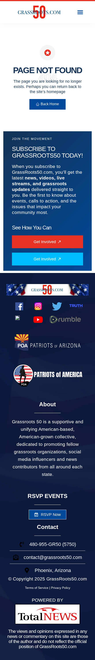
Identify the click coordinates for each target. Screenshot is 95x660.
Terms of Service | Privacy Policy (47, 587)
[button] (80, 12)
